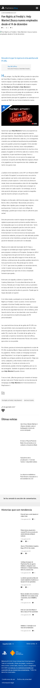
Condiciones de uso (8, 679)
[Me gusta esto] (33, 519)
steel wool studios (29, 400)
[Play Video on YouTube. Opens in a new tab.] (34, 123)
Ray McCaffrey (12, 66)
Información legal (8, 683)
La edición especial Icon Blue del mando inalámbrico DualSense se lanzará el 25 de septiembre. (29, 580)
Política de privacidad (24, 679)
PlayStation (11, 8)
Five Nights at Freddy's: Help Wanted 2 (12, 400)
